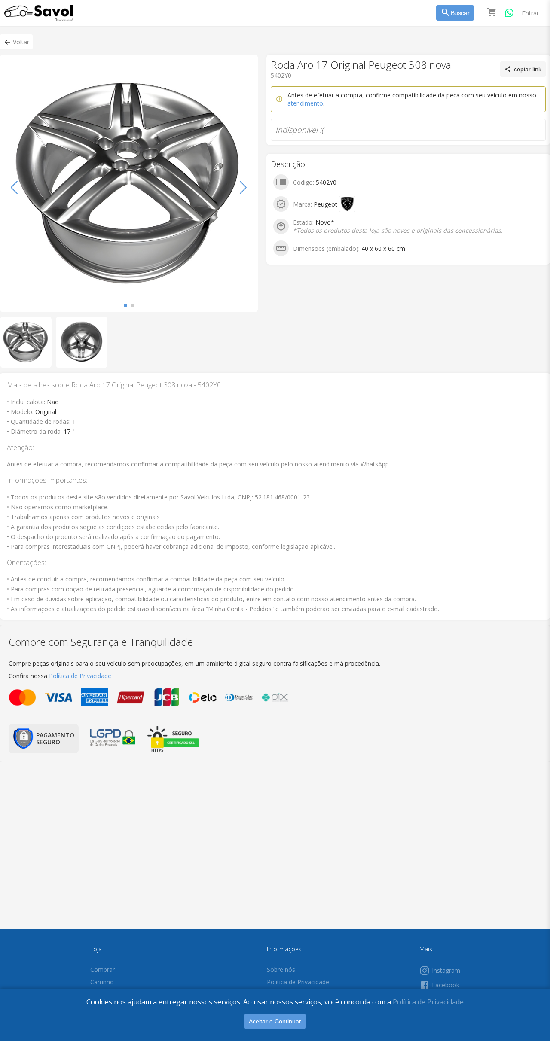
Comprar (102, 969)
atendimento (305, 103)
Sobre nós (281, 969)
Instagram (446, 970)
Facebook (445, 985)
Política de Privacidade (428, 1002)
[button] (16, 41)
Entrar (530, 13)
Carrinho (102, 982)
